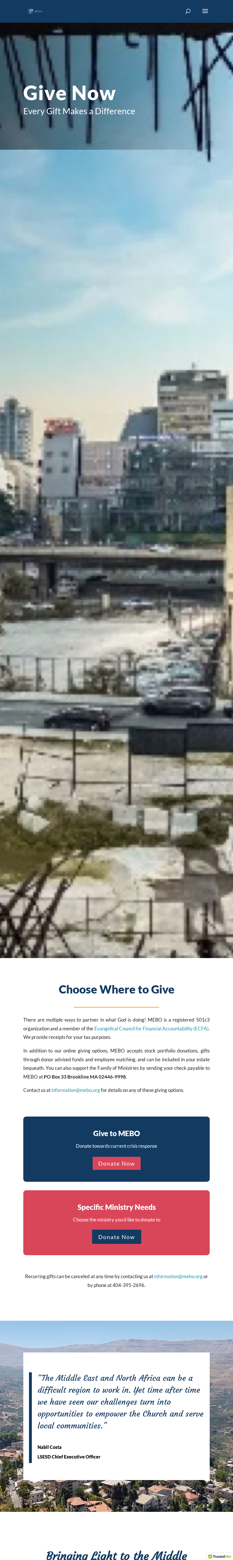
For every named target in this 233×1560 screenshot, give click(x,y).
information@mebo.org (75, 1090)
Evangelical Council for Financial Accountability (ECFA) (151, 1028)
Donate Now (116, 1163)
